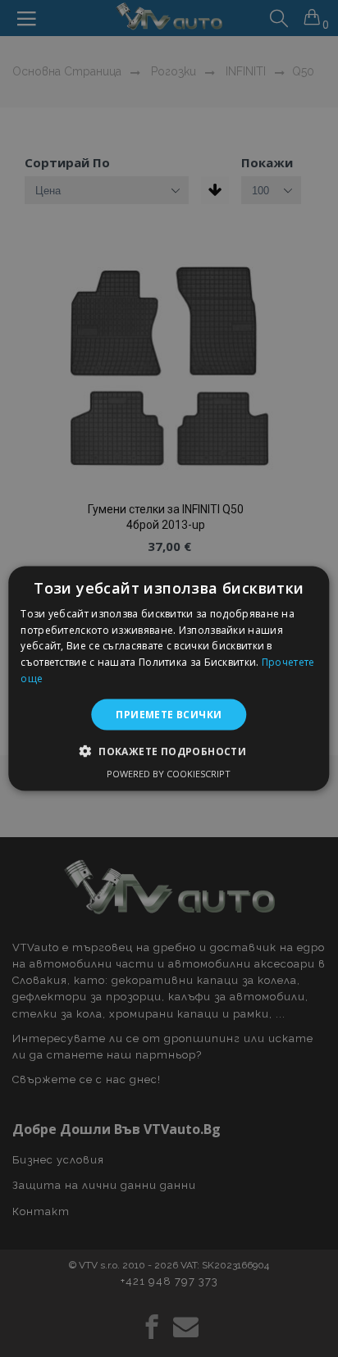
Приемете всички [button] (169, 714)
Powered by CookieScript (169, 773)
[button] (169, 751)
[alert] (169, 678)
